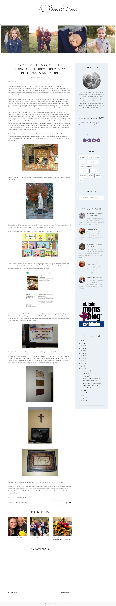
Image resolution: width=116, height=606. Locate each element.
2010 (82, 368)
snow (90, 175)
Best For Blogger (67, 603)
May (84, 395)
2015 (82, 356)
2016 (82, 353)
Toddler (98, 175)
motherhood (83, 171)
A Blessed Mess (58, 8)
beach (97, 157)
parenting (93, 171)
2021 (82, 341)
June (84, 393)
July (84, 390)
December (86, 371)
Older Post (65, 592)
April (84, 398)
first (96, 162)
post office (83, 175)
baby (90, 157)
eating (90, 162)
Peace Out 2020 (92, 229)
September (86, 388)
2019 (82, 346)
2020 (82, 343)
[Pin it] (70, 502)
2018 (82, 348)
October (85, 376)
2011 (82, 366)
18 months (83, 157)
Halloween (89, 166)
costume (82, 162)
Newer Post (14, 592)
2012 (82, 363)
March (85, 400)
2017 (82, 351)
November (86, 373)
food (81, 166)
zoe (81, 180)
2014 (82, 358)
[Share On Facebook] (63, 502)
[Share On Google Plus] (66, 502)
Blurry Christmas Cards (95, 277)
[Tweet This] (59, 502)
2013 (82, 361)
